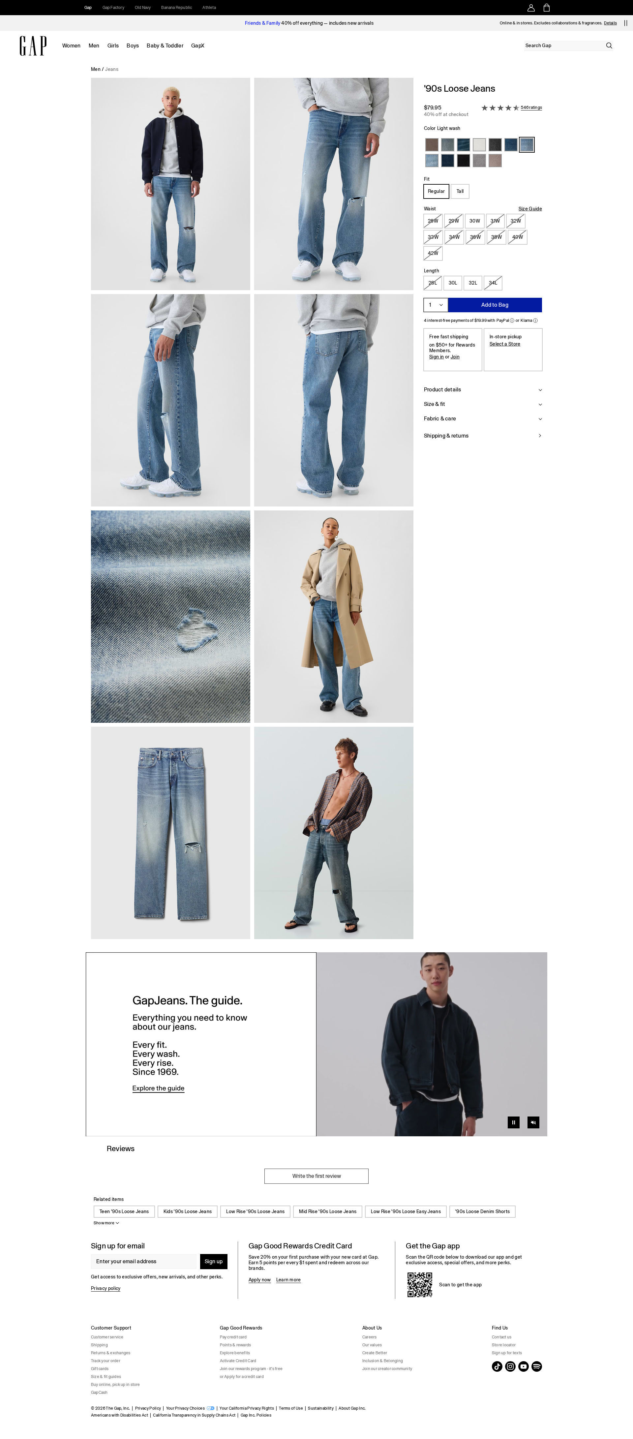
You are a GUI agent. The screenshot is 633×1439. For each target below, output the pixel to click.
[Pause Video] (513, 1122)
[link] (316, 1044)
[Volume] (533, 1122)
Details (610, 23)
